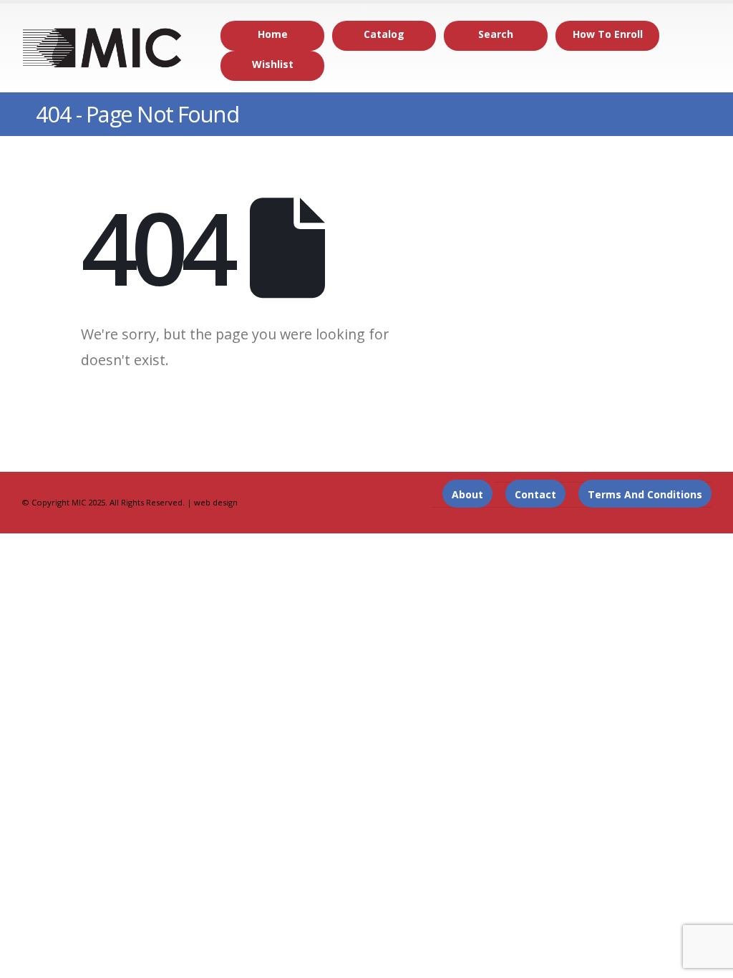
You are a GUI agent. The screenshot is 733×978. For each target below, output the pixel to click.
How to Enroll (608, 34)
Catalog (384, 34)
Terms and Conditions (645, 494)
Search (495, 34)
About (467, 494)
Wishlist (272, 64)
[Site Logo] (102, 47)
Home (273, 34)
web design (216, 502)
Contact (535, 494)
